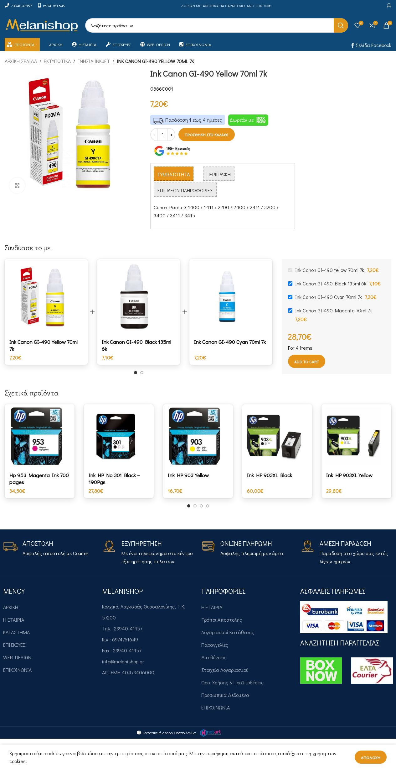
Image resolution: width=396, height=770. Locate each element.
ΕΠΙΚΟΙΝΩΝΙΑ (17, 669)
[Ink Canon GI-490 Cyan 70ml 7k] (230, 297)
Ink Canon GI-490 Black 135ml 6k (136, 345)
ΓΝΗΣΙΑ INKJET (94, 61)
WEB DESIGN (17, 657)
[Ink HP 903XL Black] (277, 436)
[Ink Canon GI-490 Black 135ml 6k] (138, 297)
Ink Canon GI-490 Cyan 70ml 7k (230, 341)
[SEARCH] (341, 25)
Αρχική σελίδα (21, 61)
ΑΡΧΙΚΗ (10, 607)
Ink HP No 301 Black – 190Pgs (114, 478)
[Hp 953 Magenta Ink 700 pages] (40, 436)
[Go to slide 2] (141, 372)
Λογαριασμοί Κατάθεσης (227, 632)
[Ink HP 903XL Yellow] (356, 436)
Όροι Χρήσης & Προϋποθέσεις (232, 682)
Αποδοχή (370, 757)
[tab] (173, 173)
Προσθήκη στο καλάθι (207, 134)
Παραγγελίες (214, 644)
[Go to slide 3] (201, 505)
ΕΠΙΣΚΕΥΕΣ (14, 644)
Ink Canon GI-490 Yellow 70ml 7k (43, 345)
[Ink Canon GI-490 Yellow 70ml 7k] (46, 297)
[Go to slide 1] (135, 372)
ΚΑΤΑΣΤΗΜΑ (16, 632)
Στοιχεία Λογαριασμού (224, 669)
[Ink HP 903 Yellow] (198, 436)
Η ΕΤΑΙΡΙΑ (13, 619)
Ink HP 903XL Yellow (349, 475)
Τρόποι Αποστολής (221, 619)
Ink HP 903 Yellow (188, 475)
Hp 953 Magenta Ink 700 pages (39, 478)
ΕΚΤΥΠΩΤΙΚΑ (57, 61)
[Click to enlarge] (17, 185)
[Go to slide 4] (207, 505)
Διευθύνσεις (214, 657)
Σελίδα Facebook (372, 45)
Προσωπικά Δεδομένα (225, 695)
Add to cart (306, 361)
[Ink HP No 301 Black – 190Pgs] (119, 436)
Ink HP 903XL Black (269, 475)
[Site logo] (42, 24)
